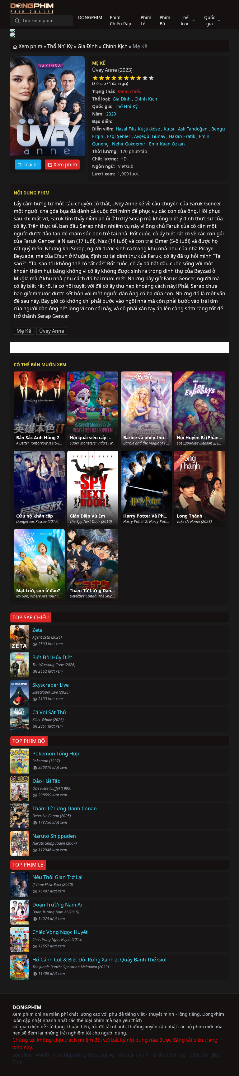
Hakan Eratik (182, 136)
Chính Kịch (145, 99)
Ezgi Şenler (118, 136)
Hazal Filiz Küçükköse (138, 129)
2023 (111, 114)
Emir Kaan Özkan (167, 144)
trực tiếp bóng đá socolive (83, 1054)
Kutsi (169, 129)
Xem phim (64, 164)
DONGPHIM (26, 1007)
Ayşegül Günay (149, 136)
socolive (21, 1054)
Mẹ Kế (98, 63)
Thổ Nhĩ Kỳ (126, 106)
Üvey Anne (51, 330)
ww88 (42, 1054)
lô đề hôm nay (169, 1054)
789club (199, 1054)
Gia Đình (122, 99)
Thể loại (185, 20)
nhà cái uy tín (133, 1054)
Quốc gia (209, 20)
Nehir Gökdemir (128, 144)
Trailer (30, 164)
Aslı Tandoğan (193, 129)
